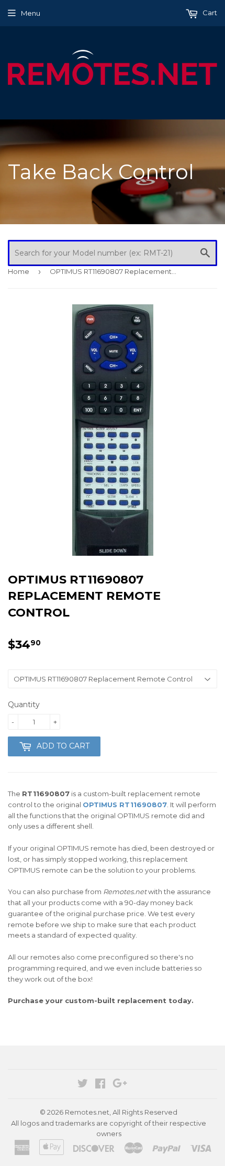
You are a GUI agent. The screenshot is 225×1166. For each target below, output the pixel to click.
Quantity (24, 704)
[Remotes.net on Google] (120, 1085)
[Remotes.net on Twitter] (82, 1085)
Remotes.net (87, 1112)
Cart (209, 12)
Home (18, 271)
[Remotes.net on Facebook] (100, 1085)
